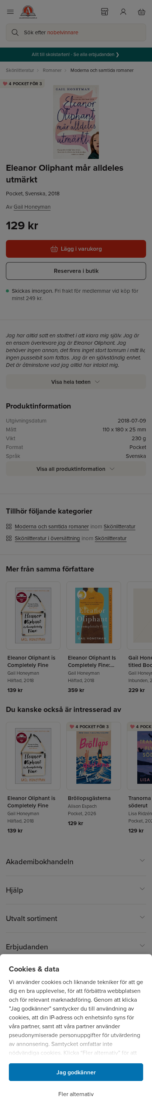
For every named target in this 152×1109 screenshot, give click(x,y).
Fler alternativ (76, 1094)
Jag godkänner (76, 1072)
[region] (76, 1031)
